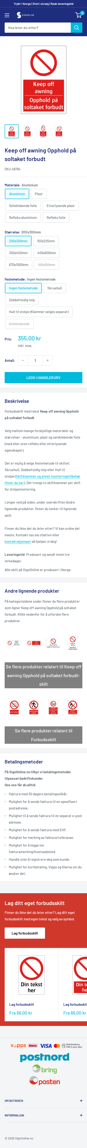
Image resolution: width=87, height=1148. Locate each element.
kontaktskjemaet (18, 541)
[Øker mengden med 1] (47, 360)
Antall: (10, 360)
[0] (78, 15)
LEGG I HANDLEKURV (43, 377)
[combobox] (38, 28)
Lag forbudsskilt (25, 933)
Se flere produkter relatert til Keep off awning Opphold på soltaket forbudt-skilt (43, 675)
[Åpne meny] (7, 15)
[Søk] (76, 28)
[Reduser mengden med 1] (23, 360)
